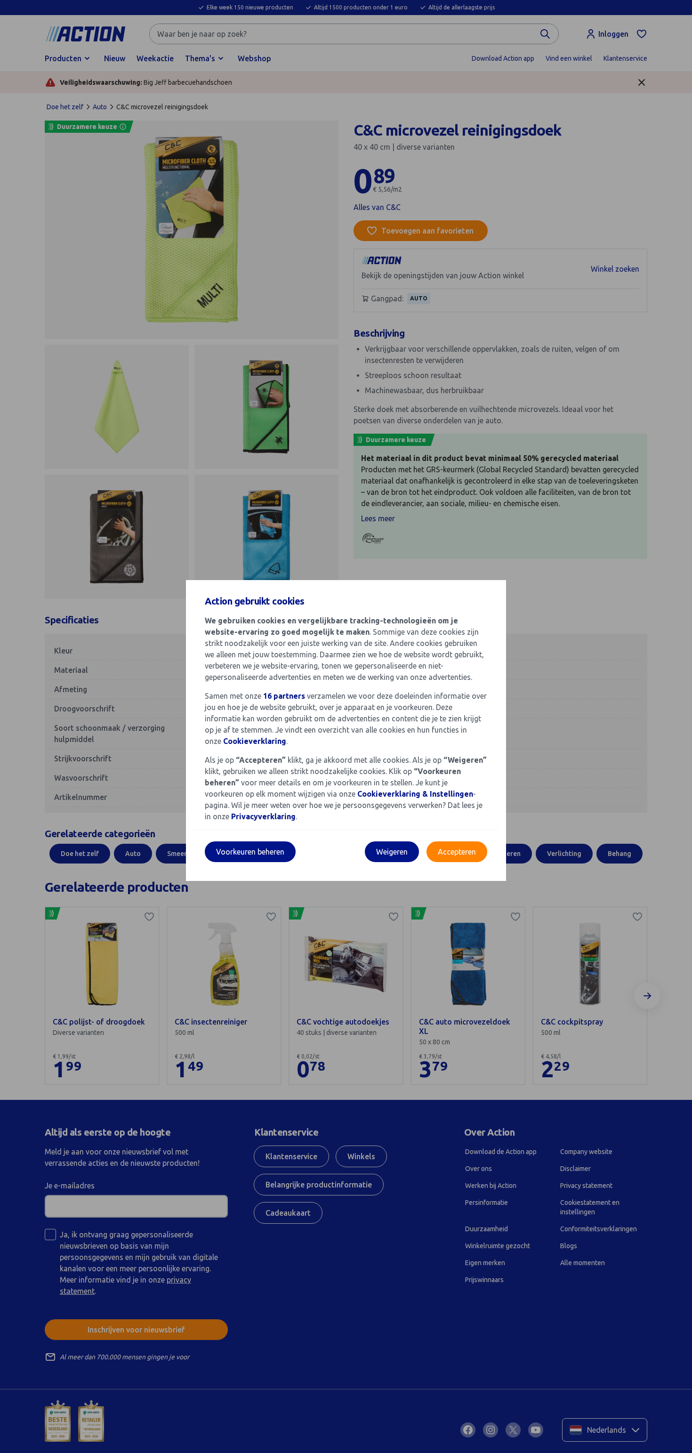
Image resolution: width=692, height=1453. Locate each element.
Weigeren (392, 852)
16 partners (284, 696)
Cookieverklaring (254, 741)
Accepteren (457, 852)
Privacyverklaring (263, 816)
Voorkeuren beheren (250, 852)
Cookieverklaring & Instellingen (415, 794)
